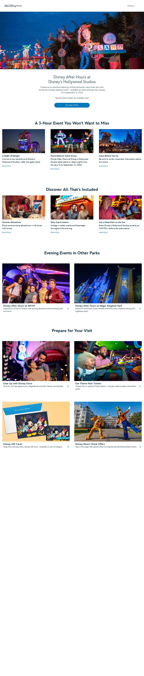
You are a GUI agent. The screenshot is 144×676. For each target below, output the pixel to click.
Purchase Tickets (72, 105)
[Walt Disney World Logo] (13, 6)
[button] (6, 166)
